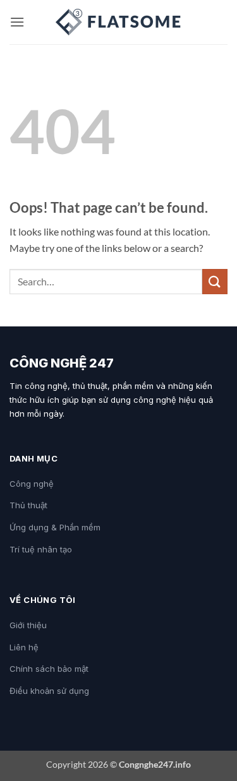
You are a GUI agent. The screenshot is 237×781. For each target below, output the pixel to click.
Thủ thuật (28, 505)
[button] (17, 21)
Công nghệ (31, 484)
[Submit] (215, 281)
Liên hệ (24, 647)
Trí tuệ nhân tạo (40, 549)
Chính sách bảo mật (48, 669)
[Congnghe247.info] (119, 22)
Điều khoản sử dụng (49, 691)
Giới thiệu (28, 625)
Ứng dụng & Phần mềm (54, 527)
